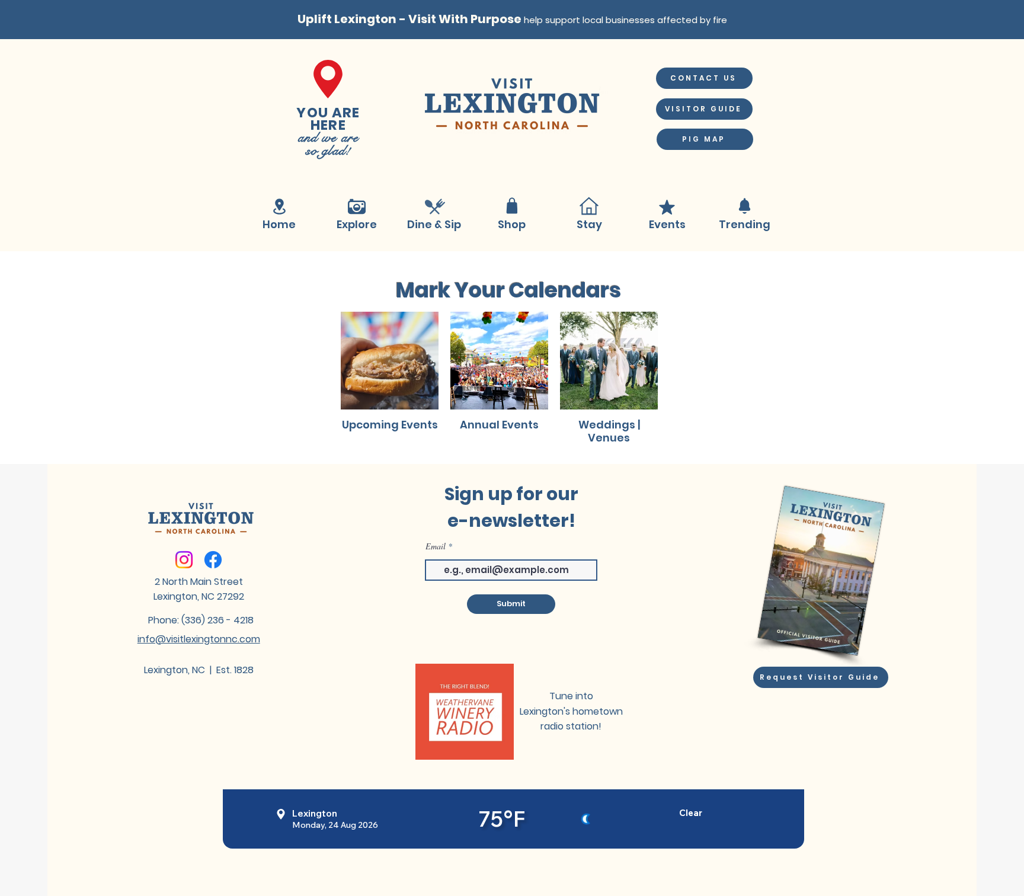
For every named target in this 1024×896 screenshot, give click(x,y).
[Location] (279, 206)
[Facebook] (213, 559)
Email (435, 546)
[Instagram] (184, 559)
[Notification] (744, 206)
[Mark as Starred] (667, 207)
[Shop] (511, 206)
